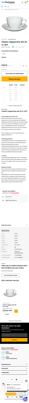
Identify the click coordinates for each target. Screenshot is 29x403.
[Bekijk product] (16, 311)
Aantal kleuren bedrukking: (10, 51)
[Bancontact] (17, 397)
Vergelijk (7, 314)
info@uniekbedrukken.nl (11, 200)
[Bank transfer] (12, 397)
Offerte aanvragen (14, 79)
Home (2, 9)
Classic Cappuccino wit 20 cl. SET (11, 9)
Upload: (3, 57)
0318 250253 (8, 196)
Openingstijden (15, 193)
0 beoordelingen (12, 39)
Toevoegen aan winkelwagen (14, 73)
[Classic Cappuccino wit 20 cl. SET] (10, 292)
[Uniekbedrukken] (8, 2)
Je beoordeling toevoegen (10, 275)
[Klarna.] (21, 397)
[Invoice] (8, 397)
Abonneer (14, 339)
